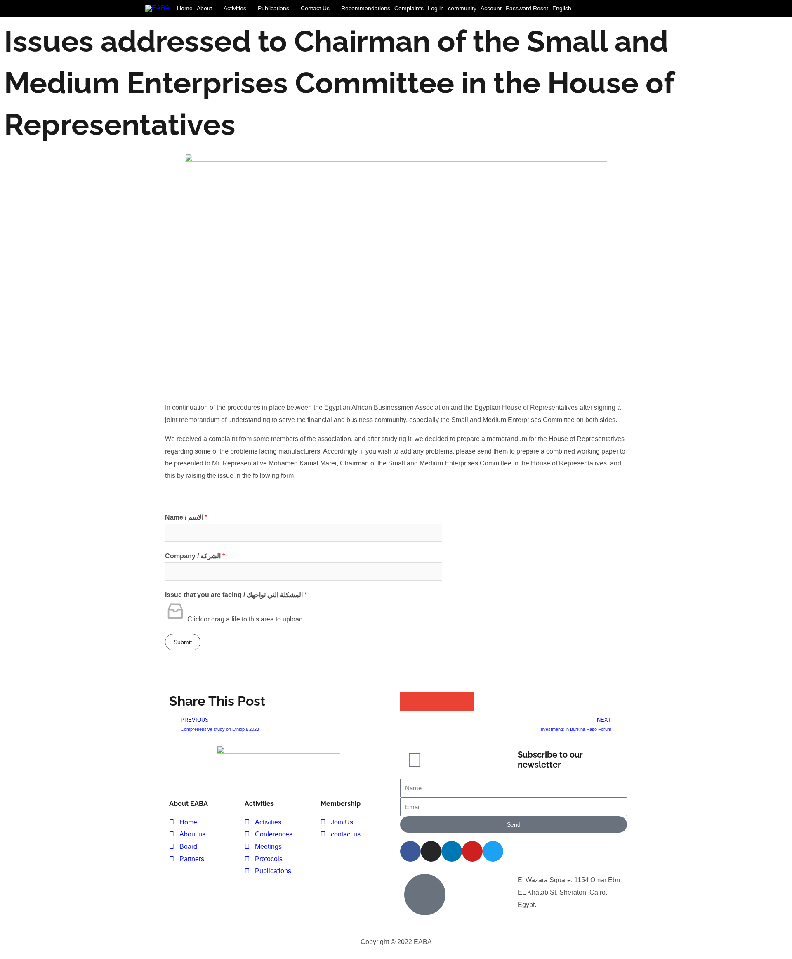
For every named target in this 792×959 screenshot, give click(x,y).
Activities (235, 8)
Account (491, 8)
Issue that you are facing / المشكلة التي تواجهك (236, 594)
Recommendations (365, 8)
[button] (639, 8)
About (204, 8)
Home (185, 8)
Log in (436, 8)
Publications (273, 8)
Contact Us (315, 8)
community (462, 8)
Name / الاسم (186, 517)
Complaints (409, 8)
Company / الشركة (195, 556)
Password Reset (527, 8)
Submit (183, 642)
